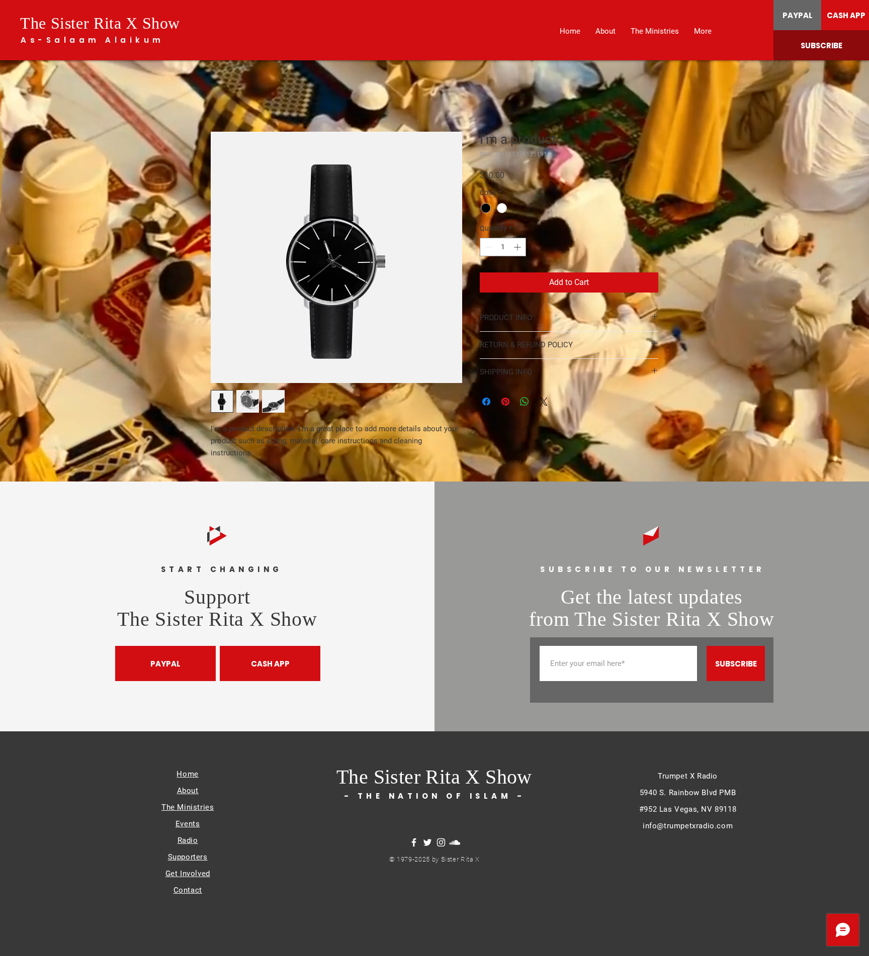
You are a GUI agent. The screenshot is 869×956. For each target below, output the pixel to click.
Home (221, 96)
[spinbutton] (503, 248)
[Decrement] (487, 248)
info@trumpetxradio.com (688, 826)
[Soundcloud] (454, 843)
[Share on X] (544, 403)
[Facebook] (413, 843)
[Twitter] (427, 843)
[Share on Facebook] (486, 403)
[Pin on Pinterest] (505, 403)
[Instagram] (441, 843)
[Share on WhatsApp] (524, 403)
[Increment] (518, 248)
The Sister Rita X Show (100, 23)
